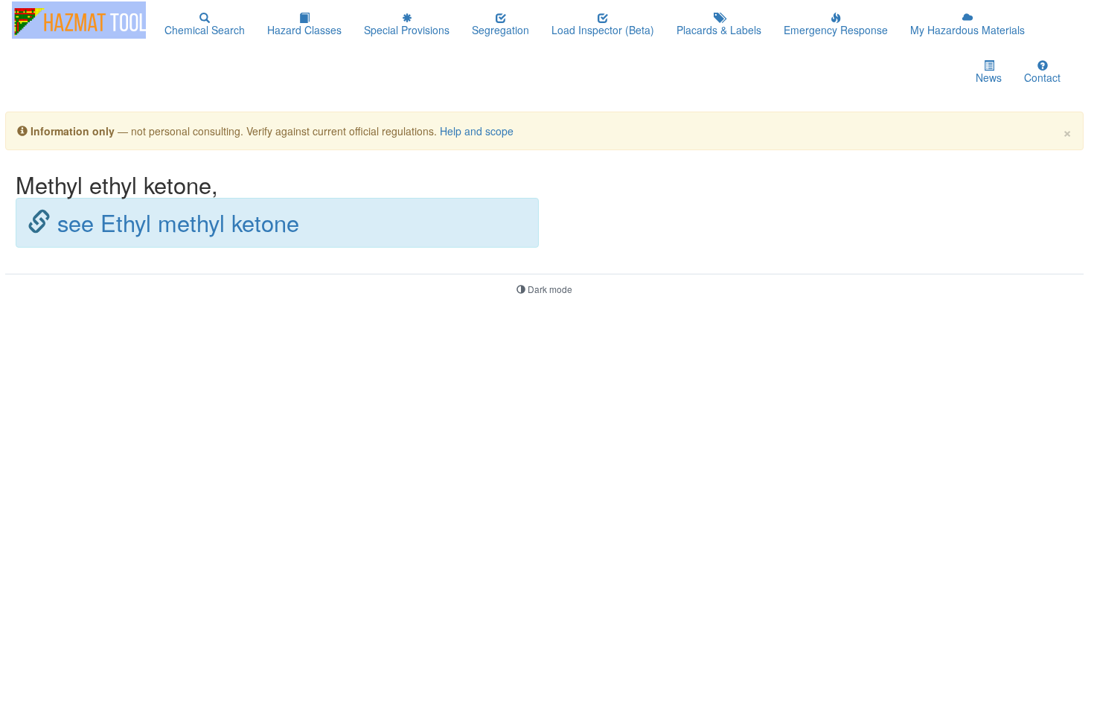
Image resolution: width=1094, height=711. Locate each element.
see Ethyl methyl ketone (178, 222)
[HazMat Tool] (79, 20)
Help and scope (477, 130)
